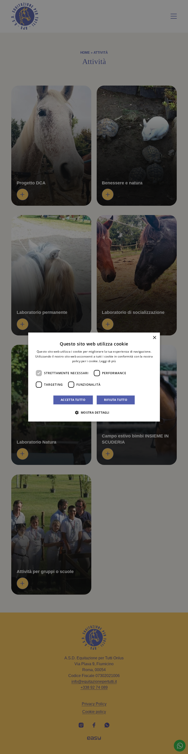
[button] (94, 412)
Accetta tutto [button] (73, 400)
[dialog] (94, 377)
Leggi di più (107, 361)
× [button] (154, 338)
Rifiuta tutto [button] (115, 400)
